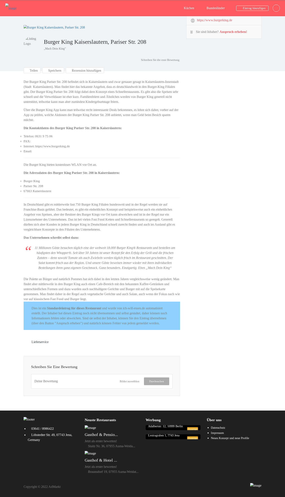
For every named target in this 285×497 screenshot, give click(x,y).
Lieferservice (40, 342)
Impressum (217, 433)
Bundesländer (216, 8)
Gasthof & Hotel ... (101, 460)
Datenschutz (218, 427)
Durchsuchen (156, 381)
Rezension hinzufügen (86, 70)
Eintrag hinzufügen (254, 8)
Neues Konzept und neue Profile (230, 438)
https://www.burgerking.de (214, 20)
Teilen (33, 70)
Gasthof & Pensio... (101, 434)
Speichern (54, 70)
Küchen (189, 8)
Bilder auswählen (129, 381)
